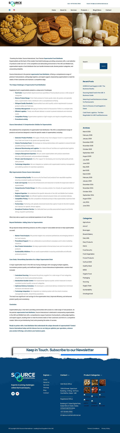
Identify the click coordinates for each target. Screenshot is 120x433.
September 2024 (88, 195)
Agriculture (86, 222)
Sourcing (86, 282)
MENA (85, 270)
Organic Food (87, 274)
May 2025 (86, 167)
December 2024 (88, 184)
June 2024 (86, 206)
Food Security (87, 250)
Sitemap (46, 388)
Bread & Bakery (88, 234)
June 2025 (86, 163)
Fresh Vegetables (88, 254)
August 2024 (87, 199)
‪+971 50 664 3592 (66, 412)
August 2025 (87, 156)
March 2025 (86, 174)
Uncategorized (88, 294)
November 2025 (88, 146)
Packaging (86, 278)
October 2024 (87, 192)
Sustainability (87, 290)
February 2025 (87, 177)
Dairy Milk (86, 238)
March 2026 (87, 132)
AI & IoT (85, 226)
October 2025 (87, 149)
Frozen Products (88, 258)
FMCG (85, 246)
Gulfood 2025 (87, 262)
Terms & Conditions (93, 428)
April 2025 (86, 170)
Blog (44, 390)
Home (54, 10)
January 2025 (87, 181)
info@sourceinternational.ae (70, 415)
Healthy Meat (87, 266)
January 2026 (87, 139)
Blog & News (97, 10)
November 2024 (88, 188)
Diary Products (88, 242)
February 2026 (87, 135)
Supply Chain (87, 286)
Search (85, 62)
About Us (63, 10)
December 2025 (88, 142)
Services (74, 10)
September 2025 (88, 153)
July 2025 (86, 160)
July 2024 (86, 202)
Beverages (86, 230)
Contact (108, 10)
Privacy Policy (106, 428)
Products (84, 10)
